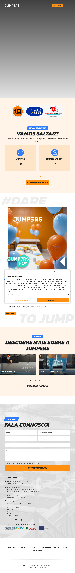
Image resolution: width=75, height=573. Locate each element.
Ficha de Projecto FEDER (12, 524)
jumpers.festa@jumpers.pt (30, 491)
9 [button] (47, 380)
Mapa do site (63, 547)
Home (8, 547)
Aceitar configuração (21, 300)
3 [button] (40, 176)
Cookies (34, 547)
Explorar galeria (37, 386)
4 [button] (33, 380)
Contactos (37, 550)
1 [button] (34, 176)
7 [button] (41, 380)
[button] (37, 294)
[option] (20, 158)
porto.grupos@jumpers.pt (29, 489)
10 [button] (50, 380)
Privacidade (23, 547)
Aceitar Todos (53, 300)
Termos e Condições (48, 547)
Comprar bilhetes (37, 182)
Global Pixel (42, 567)
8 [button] (44, 380)
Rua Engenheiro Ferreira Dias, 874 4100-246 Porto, (18, 482)
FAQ (14, 547)
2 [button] (37, 176)
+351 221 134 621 (16, 495)
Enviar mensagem (37, 468)
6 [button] (39, 380)
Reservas (57, 6)
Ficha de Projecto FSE (28, 524)
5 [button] (36, 380)
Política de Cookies (53, 272)
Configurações (20, 272)
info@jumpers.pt (17, 487)
